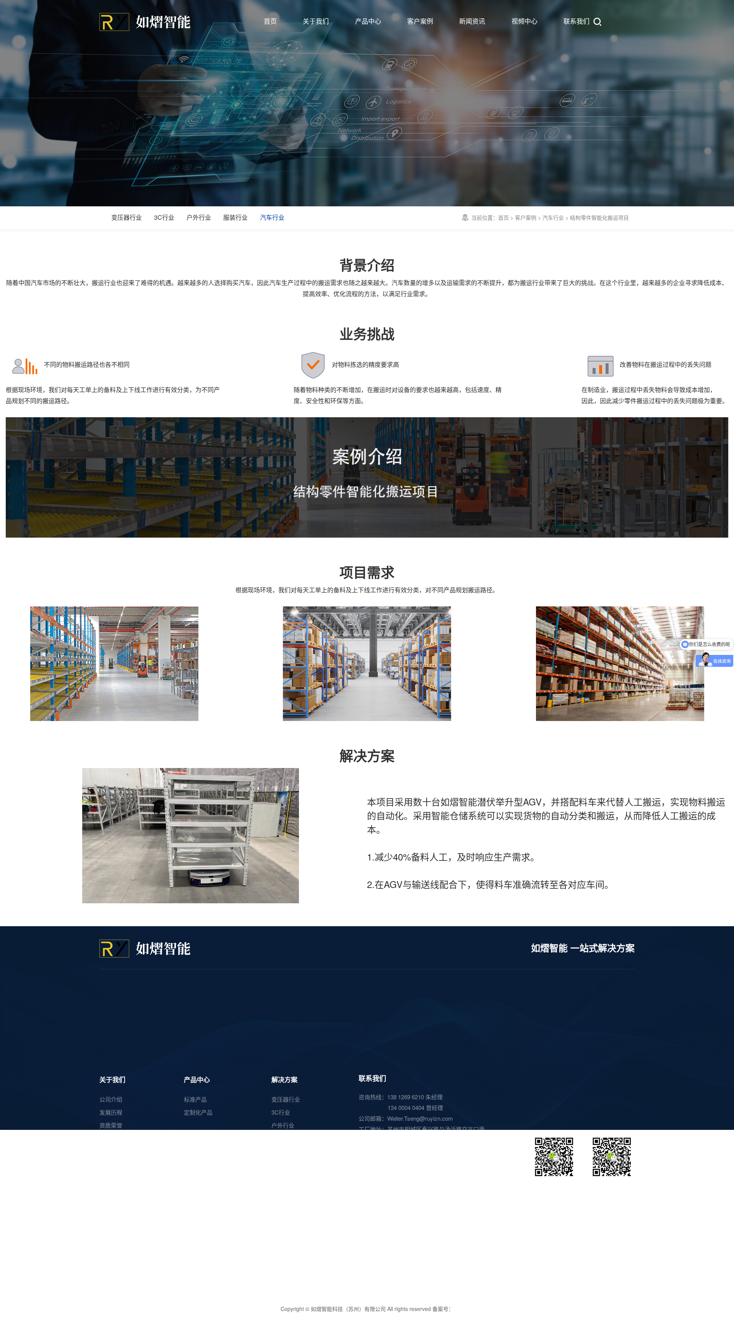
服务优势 (110, 1138)
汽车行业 (272, 217)
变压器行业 (126, 217)
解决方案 (284, 1079)
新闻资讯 (472, 21)
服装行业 (235, 217)
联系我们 (576, 21)
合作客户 (110, 1151)
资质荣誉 (110, 1125)
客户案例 (420, 21)
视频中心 (525, 21)
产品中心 (368, 21)
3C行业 (164, 217)
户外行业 (199, 217)
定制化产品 (198, 1112)
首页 (270, 21)
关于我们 (316, 21)
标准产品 (195, 1099)
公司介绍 (110, 1099)
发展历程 (110, 1112)
